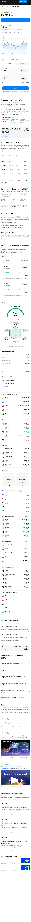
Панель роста (14, 541)
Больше (26, 60)
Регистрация (15, 20)
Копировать (24, 267)
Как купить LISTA (5, 866)
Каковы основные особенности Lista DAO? (14, 807)
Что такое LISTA (5, 859)
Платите (9, 63)
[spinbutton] (11, 70)
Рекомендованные (14, 516)
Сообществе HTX (15, 707)
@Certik (21, 346)
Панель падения (14, 567)
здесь (24, 235)
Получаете (22, 63)
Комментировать (6, 726)
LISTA (18, 623)
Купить (15, 88)
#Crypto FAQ (4, 809)
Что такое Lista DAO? (18, 227)
